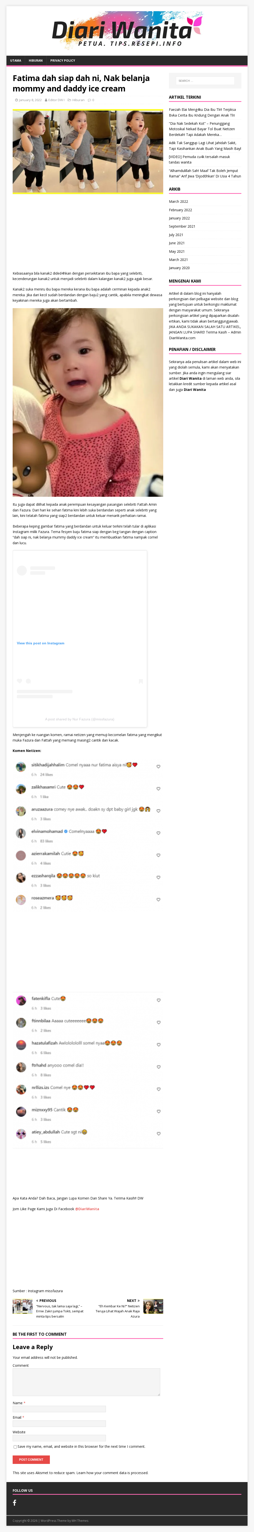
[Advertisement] (88, 234)
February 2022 (180, 209)
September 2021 (182, 226)
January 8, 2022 (30, 100)
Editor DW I (56, 100)
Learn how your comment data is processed (112, 1472)
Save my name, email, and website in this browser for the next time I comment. (81, 1446)
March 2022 (178, 201)
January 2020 (179, 267)
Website (19, 1432)
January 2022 (179, 218)
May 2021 (177, 251)
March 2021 (178, 259)
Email (17, 1417)
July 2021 (176, 234)
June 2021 (177, 243)
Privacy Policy (62, 60)
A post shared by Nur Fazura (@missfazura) (79, 719)
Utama (15, 60)
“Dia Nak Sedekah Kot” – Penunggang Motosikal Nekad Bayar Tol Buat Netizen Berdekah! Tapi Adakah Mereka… (202, 129)
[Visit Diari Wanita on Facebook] (14, 1504)
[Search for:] (205, 81)
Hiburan (36, 60)
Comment (21, 1365)
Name (18, 1403)
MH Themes (80, 1521)
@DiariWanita (87, 1208)
